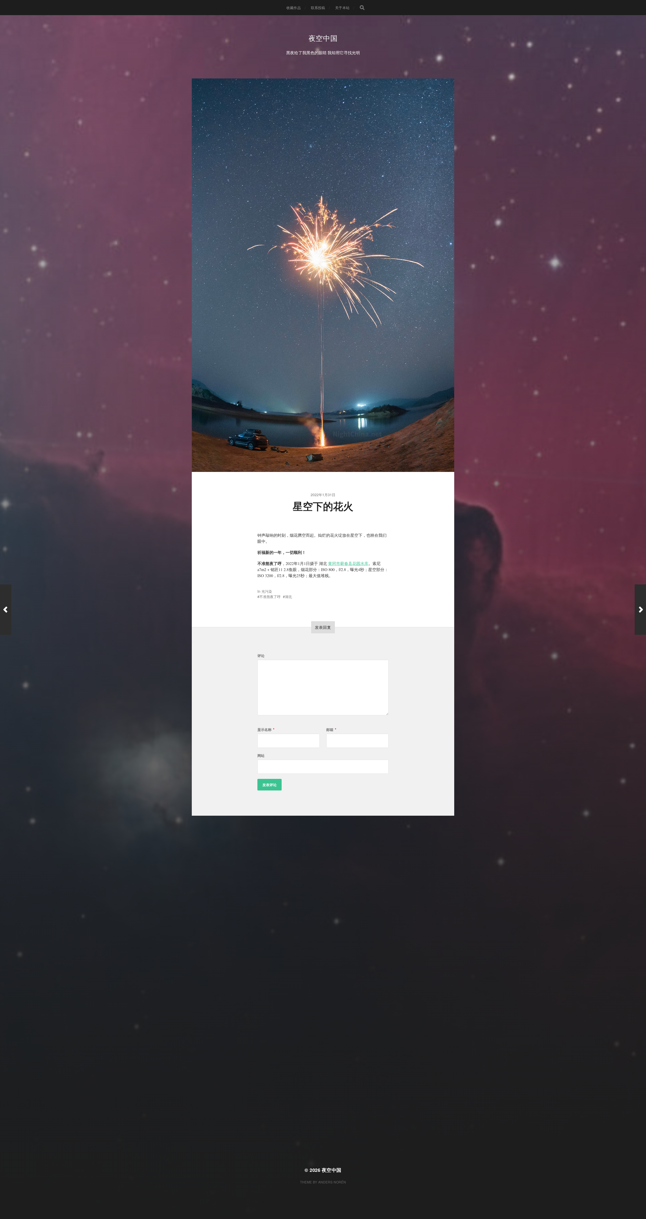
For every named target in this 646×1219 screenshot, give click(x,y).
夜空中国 (323, 38)
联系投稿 (318, 7)
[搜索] (362, 7)
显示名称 (265, 729)
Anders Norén (332, 1182)
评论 (260, 655)
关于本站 (342, 7)
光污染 (266, 591)
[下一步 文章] (640, 609)
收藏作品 (293, 7)
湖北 (288, 596)
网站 (260, 755)
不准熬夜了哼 (270, 596)
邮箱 (331, 729)
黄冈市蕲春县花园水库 (348, 563)
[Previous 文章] (5, 609)
